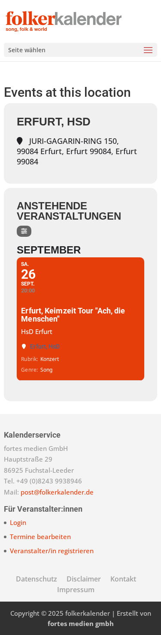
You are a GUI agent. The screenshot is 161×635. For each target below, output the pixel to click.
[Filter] (24, 231)
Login (18, 522)
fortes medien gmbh (81, 623)
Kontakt (123, 579)
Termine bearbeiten (40, 536)
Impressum (75, 589)
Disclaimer (84, 579)
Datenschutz (36, 579)
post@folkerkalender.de (57, 492)
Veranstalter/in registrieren (52, 550)
